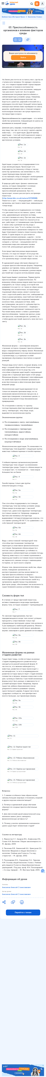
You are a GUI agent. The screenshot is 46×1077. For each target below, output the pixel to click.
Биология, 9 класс (35, 17)
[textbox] (23, 474)
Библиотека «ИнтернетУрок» (13, 17)
